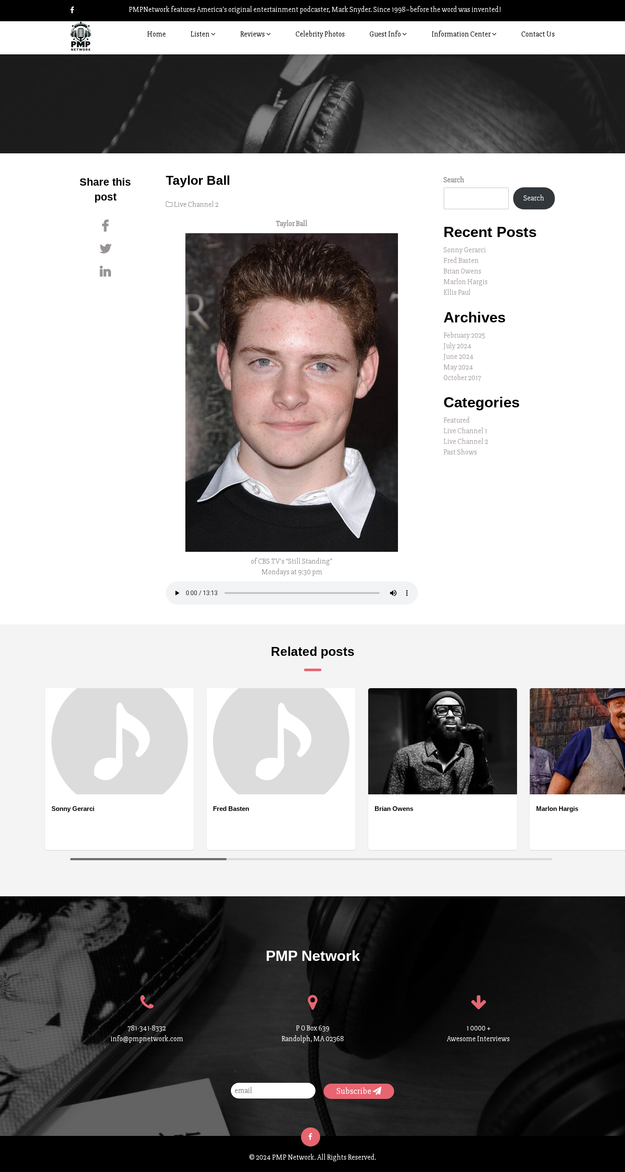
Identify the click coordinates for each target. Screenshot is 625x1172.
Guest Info (385, 34)
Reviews (253, 34)
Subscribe (354, 1091)
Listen (200, 34)
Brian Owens (462, 271)
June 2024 (458, 356)
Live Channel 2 (196, 204)
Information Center (462, 34)
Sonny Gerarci (464, 250)
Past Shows (460, 452)
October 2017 (462, 377)
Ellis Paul (457, 292)
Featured (456, 420)
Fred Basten (461, 260)
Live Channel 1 (465, 430)
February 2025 (464, 335)
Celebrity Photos (320, 34)
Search (453, 179)
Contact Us (538, 34)
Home (156, 34)
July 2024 (457, 346)
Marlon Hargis (465, 281)
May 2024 (458, 367)
